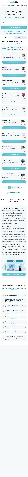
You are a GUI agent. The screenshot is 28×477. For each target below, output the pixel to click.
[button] (14, 295)
